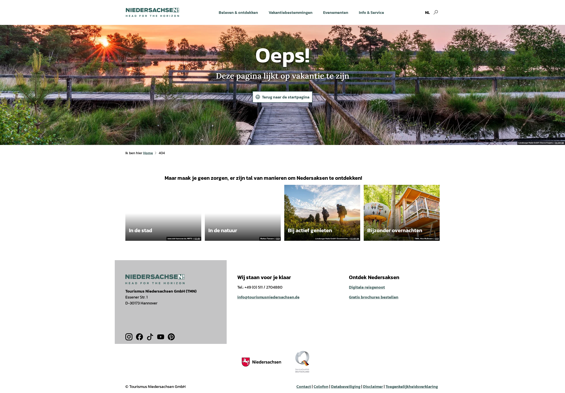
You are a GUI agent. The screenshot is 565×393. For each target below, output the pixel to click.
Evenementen (335, 12)
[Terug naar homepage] (152, 12)
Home (148, 153)
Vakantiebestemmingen (291, 12)
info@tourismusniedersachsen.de (268, 297)
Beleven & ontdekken (238, 12)
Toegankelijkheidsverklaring (412, 386)
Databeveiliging (345, 386)
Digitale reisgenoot (367, 287)
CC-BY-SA (559, 143)
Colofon (321, 386)
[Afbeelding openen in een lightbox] (155, 279)
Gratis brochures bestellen (373, 297)
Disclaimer (373, 386)
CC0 (278, 239)
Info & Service (371, 12)
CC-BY (197, 239)
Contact (303, 386)
